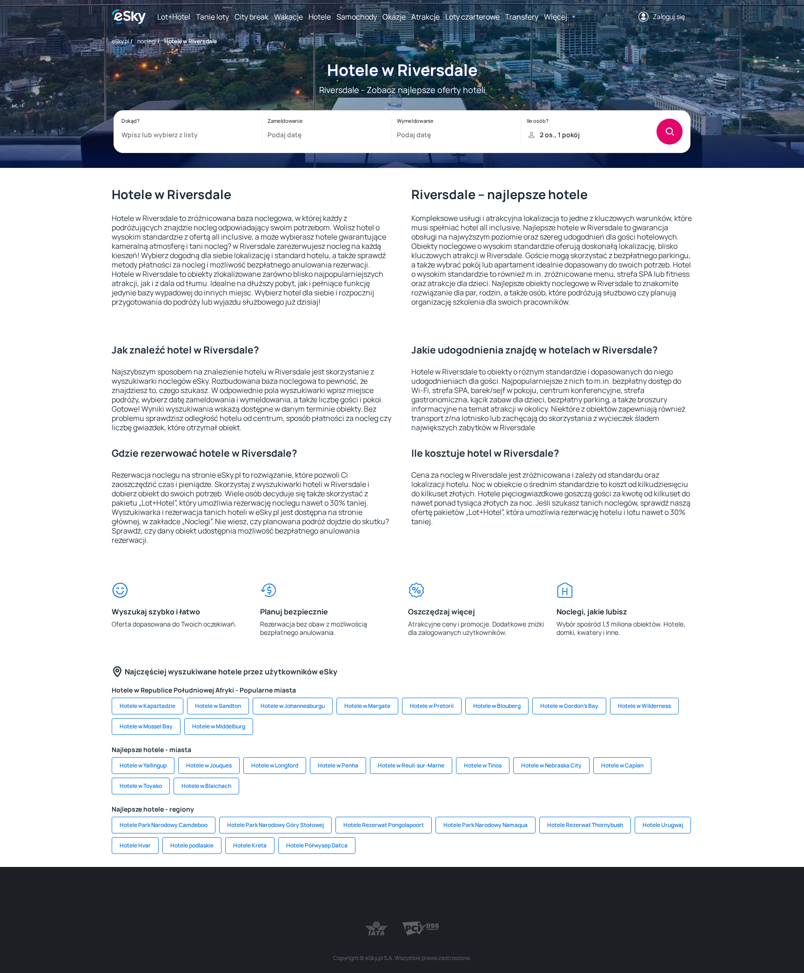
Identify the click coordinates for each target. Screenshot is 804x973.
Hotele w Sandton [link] (218, 706)
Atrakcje (425, 17)
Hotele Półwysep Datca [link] (317, 845)
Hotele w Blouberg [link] (497, 706)
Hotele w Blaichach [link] (206, 786)
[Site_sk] (374, 895)
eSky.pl (120, 41)
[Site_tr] (290, 895)
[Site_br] (179, 895)
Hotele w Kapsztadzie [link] (147, 706)
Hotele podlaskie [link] (192, 845)
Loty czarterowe (472, 17)
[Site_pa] (486, 895)
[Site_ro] (207, 895)
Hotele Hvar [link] (135, 845)
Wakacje (288, 17)
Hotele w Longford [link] (274, 765)
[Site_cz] (318, 895)
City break (251, 17)
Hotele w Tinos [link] (483, 765)
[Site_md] (346, 895)
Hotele (319, 17)
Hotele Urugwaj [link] (663, 825)
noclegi (146, 41)
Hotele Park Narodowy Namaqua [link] (485, 825)
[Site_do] (458, 895)
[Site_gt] (569, 895)
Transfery (521, 17)
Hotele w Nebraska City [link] (551, 765)
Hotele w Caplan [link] (622, 765)
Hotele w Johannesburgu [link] (293, 706)
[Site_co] (430, 895)
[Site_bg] (234, 895)
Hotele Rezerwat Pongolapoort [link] (383, 825)
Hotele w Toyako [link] (141, 786)
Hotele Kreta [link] (250, 845)
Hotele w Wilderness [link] (644, 706)
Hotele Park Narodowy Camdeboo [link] (164, 825)
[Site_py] (625, 895)
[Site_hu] (402, 895)
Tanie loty (212, 17)
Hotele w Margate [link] (367, 706)
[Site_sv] (514, 895)
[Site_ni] (542, 895)
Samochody (356, 17)
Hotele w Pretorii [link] (432, 706)
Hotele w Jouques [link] (209, 765)
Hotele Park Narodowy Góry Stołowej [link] (275, 825)
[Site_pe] (262, 895)
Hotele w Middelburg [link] (218, 726)
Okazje (394, 17)
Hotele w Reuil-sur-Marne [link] (411, 765)
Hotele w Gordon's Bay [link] (569, 706)
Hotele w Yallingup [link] (143, 765)
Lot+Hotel (173, 17)
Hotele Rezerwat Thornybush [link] (585, 825)
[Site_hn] (597, 895)
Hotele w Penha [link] (338, 765)
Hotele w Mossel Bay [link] (146, 726)
